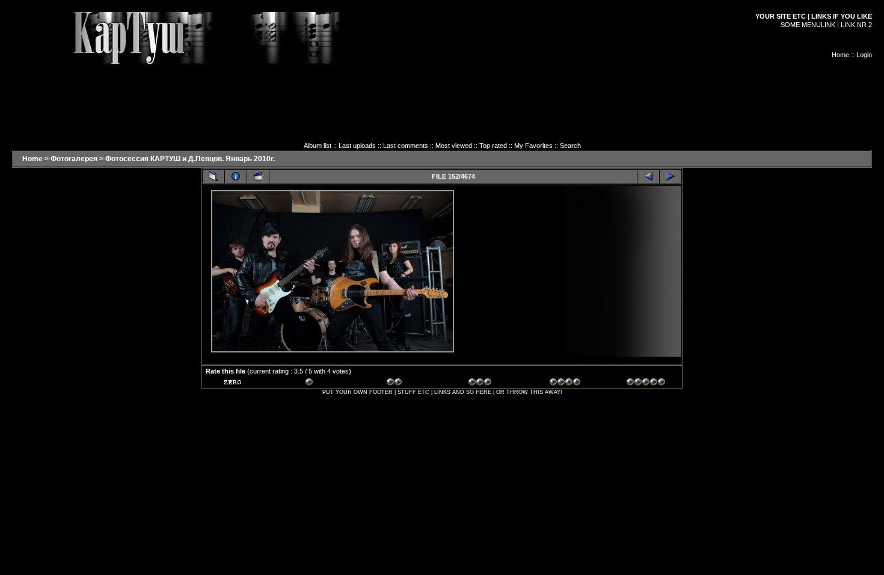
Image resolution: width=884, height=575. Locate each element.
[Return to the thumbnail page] (213, 176)
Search (570, 145)
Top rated (493, 145)
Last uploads (357, 145)
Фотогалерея (74, 159)
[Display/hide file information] (236, 176)
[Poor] (324, 383)
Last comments (405, 145)
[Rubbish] (243, 383)
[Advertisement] (442, 91)
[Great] (646, 383)
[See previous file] (648, 176)
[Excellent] (569, 383)
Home (840, 54)
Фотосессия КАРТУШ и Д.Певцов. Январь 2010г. (190, 159)
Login (864, 54)
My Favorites (533, 145)
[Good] (487, 383)
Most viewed (453, 145)
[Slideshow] (258, 176)
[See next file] (670, 176)
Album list (317, 145)
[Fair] (406, 383)
